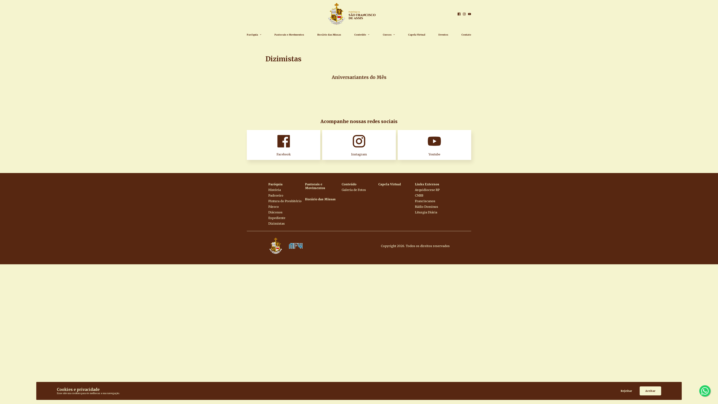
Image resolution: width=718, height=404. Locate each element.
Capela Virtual (416, 34)
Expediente (276, 218)
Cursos (387, 34)
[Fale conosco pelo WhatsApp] (705, 391)
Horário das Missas (329, 34)
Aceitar (650, 391)
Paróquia (252, 34)
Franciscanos (425, 201)
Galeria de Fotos (354, 190)
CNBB (419, 195)
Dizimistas (276, 223)
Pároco (273, 207)
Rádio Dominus (426, 207)
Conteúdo (360, 34)
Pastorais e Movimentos (289, 34)
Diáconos (275, 212)
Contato (466, 34)
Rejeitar (626, 391)
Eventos (443, 34)
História (274, 190)
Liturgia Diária (426, 212)
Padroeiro (275, 195)
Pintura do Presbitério (285, 201)
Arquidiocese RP (427, 190)
